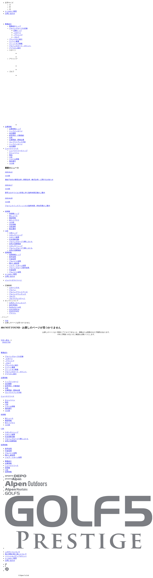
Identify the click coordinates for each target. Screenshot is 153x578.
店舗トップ (17, 30)
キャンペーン (14, 153)
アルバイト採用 (15, 261)
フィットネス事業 (15, 43)
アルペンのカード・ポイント (20, 46)
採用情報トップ (15, 255)
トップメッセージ (15, 131)
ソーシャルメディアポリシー (16, 556)
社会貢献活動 (14, 239)
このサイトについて (12, 552)
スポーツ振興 (14, 237)
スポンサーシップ (15, 235)
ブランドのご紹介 (15, 39)
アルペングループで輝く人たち (20, 241)
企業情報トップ (15, 129)
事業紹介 (8, 24)
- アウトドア (18, 35)
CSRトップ (13, 233)
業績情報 (12, 218)
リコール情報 (14, 159)
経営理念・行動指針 (16, 135)
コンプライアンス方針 (17, 142)
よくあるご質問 (11, 11)
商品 (10, 155)
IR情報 (7, 211)
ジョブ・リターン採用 (17, 265)
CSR (10, 157)
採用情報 (8, 252)
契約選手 (12, 161)
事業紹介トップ (15, 26)
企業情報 (8, 127)
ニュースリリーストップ (18, 150)
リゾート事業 (14, 41)
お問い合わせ (10, 13)
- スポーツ (17, 33)
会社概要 (12, 133)
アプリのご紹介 (15, 48)
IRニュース (13, 216)
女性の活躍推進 (15, 244)
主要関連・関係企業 (16, 140)
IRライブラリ (14, 220)
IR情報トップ (14, 213)
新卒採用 (12, 257)
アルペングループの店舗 (18, 28)
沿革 (10, 137)
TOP (6, 321)
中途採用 (12, 259)
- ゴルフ (16, 37)
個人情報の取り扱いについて (16, 554)
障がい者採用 (14, 263)
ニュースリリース (11, 148)
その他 (11, 163)
